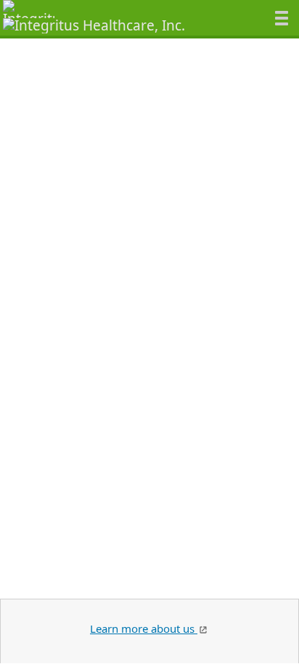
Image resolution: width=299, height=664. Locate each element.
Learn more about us (143, 628)
